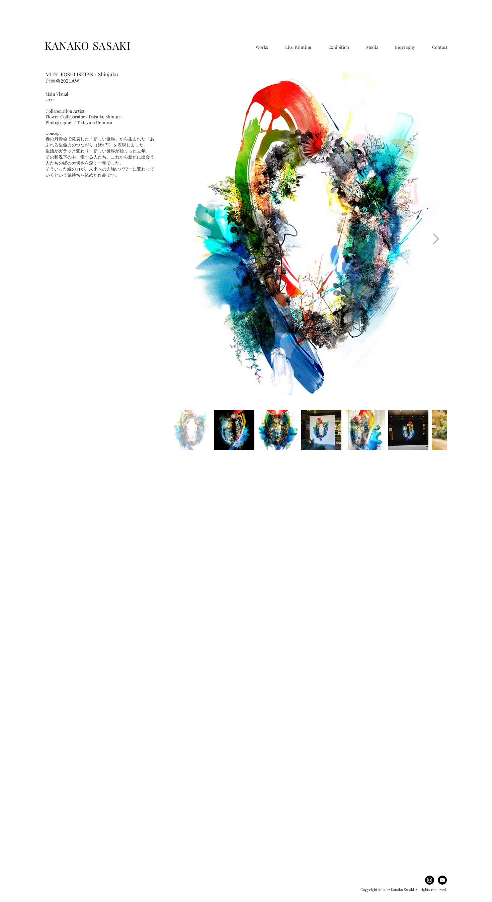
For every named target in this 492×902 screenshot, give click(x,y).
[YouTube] (442, 880)
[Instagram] (429, 880)
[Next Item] (435, 239)
